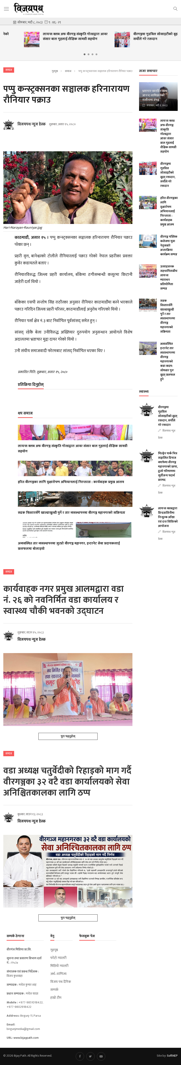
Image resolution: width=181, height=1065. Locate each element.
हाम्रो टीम (55, 998)
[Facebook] (80, 1056)
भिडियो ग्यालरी (59, 966)
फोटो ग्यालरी (58, 958)
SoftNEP (172, 1055)
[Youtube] (101, 1056)
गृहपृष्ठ (55, 71)
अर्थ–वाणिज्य (58, 974)
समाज (68, 71)
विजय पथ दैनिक (60, 982)
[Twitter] (90, 1056)
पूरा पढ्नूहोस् (68, 736)
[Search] (175, 8)
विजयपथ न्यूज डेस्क (31, 124)
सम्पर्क (54, 990)
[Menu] (6, 9)
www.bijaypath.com (26, 1037)
